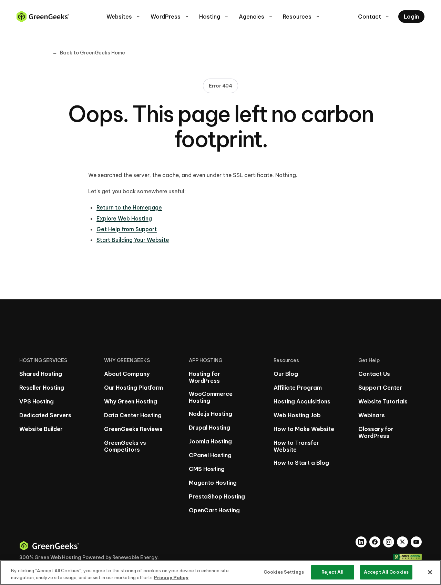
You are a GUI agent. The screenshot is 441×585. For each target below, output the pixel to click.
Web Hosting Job (297, 415)
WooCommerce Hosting (211, 397)
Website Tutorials (383, 401)
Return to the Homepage (129, 207)
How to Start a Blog (301, 462)
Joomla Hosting (210, 441)
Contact (374, 16)
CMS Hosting (207, 468)
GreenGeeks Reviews (133, 428)
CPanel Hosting (210, 455)
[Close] (430, 572)
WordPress (170, 16)
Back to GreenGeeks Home (88, 53)
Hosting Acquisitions (302, 401)
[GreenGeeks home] (43, 16)
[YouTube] (416, 541)
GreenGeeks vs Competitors (125, 446)
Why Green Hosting (130, 401)
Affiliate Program (298, 387)
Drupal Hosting (209, 427)
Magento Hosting (213, 482)
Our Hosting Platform (133, 387)
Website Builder (41, 428)
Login (411, 16)
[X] (402, 541)
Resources (301, 16)
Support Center (380, 387)
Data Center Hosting (133, 415)
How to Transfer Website (296, 446)
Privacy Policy (171, 577)
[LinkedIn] (361, 541)
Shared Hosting (40, 373)
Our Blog (286, 373)
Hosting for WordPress (204, 377)
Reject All (332, 572)
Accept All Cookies (386, 572)
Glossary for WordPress (375, 432)
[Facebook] (374, 541)
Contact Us (374, 373)
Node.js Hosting (210, 413)
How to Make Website (304, 428)
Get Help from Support (126, 229)
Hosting (214, 16)
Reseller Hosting (41, 387)
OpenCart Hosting (214, 510)
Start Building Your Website (132, 239)
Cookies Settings (284, 572)
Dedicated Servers (45, 415)
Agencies (256, 16)
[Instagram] (388, 541)
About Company (127, 373)
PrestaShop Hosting (217, 496)
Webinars (371, 415)
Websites (123, 16)
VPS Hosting (36, 401)
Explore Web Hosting (124, 218)
